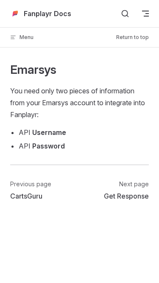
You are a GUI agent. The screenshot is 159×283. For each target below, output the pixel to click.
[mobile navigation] (145, 13)
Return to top (132, 37)
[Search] (125, 13)
